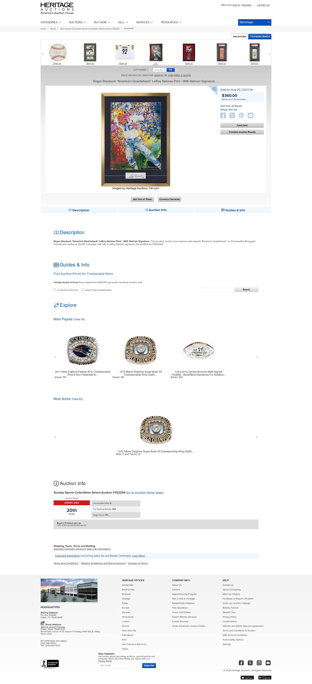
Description (80, 210)
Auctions (76, 22)
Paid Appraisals (180, 608)
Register (247, 5)
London (126, 621)
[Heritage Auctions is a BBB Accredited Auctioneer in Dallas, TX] (50, 664)
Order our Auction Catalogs (236, 603)
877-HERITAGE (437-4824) (53, 641)
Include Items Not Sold (67, 290)
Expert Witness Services (184, 617)
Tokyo (125, 649)
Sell (121, 22)
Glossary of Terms (138, 563)
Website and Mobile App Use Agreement (243, 626)
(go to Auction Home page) (145, 492)
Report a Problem (245, 599)
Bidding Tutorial (230, 608)
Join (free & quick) (179, 75)
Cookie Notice (230, 621)
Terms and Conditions (66, 563)
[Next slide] (268, 54)
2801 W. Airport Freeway (53, 627)
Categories (49, 22)
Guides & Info (235, 210)
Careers (176, 590)
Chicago (126, 599)
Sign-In (236, 5)
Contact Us (263, 5)
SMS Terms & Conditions (235, 635)
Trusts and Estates (181, 612)
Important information (67, 556)
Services (143, 22)
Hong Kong (127, 617)
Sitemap (227, 644)
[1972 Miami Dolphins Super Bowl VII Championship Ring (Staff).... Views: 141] (141, 348)
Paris (124, 640)
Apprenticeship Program (184, 594)
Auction (239, 36)
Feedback (228, 599)
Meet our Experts (231, 594)
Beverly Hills (128, 590)
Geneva (126, 612)
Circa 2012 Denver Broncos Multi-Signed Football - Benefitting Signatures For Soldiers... (199, 373)
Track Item (242, 125)
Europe (125, 608)
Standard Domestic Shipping (70, 549)
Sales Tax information (98, 549)
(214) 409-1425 (52, 645)
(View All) (79, 319)
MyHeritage (246, 22)
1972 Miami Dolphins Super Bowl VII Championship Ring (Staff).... (140, 373)
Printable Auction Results (242, 132)
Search (246, 289)
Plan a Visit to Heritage (183, 599)
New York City (129, 631)
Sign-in (57, 63)
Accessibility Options (233, 640)
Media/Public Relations (183, 603)
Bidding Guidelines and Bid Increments (103, 563)
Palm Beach (128, 635)
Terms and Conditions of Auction (239, 631)
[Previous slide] (43, 54)
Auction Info (157, 210)
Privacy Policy (229, 617)
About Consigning (232, 590)
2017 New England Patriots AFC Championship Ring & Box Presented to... (82, 373)
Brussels (126, 594)
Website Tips (229, 612)
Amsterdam (127, 585)
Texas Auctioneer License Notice (188, 626)
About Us (177, 585)
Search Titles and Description (98, 290)
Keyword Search (261, 36)
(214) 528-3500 (48, 643)
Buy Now (100, 22)
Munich (125, 626)
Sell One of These (142, 199)
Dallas (125, 603)
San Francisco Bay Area (134, 644)
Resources (169, 22)
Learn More (138, 556)
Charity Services (180, 621)
